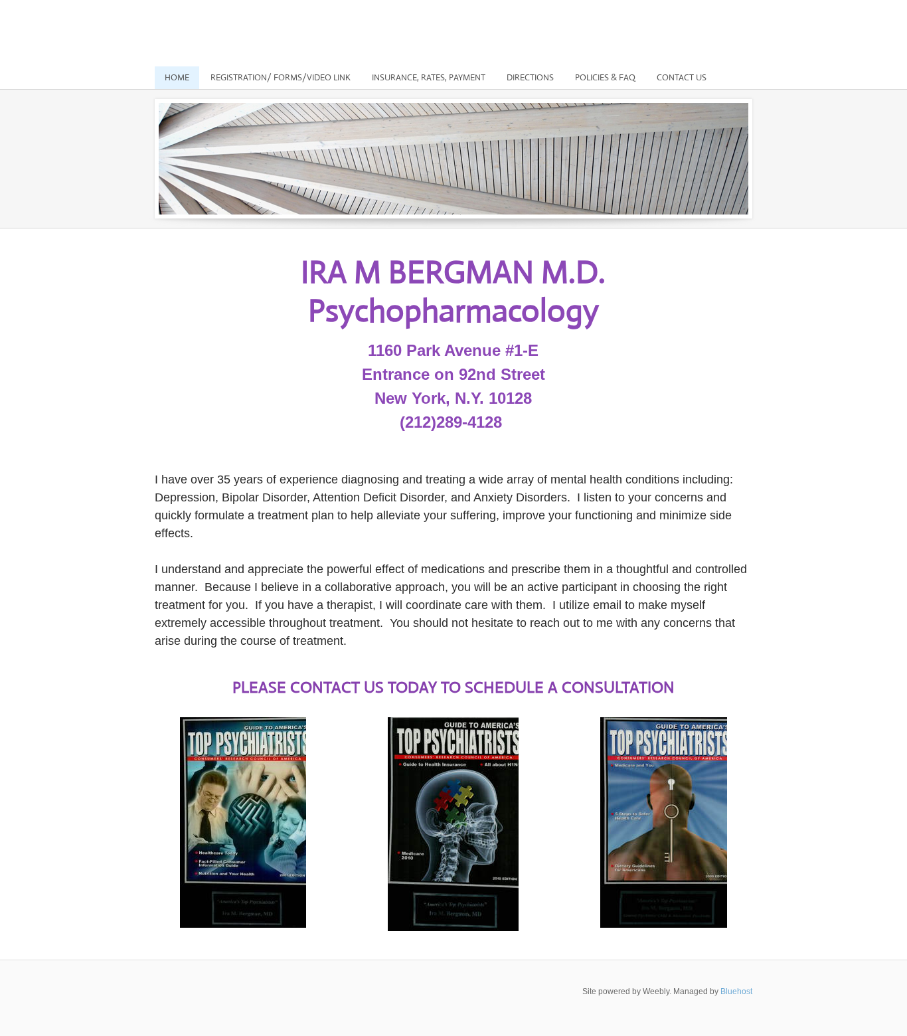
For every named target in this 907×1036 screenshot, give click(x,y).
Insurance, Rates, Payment (428, 77)
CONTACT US (681, 77)
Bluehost (736, 991)
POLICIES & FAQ (605, 77)
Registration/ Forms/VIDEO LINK (280, 77)
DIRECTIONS (530, 77)
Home (177, 77)
